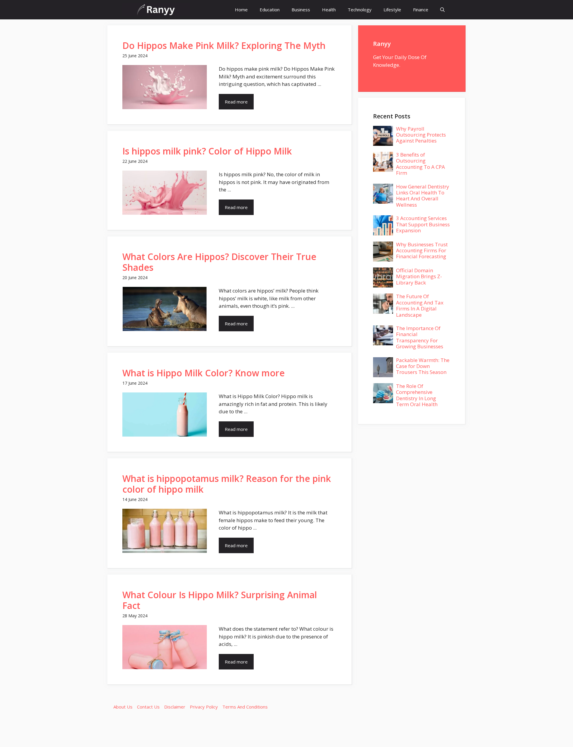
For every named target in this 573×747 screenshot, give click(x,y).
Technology (360, 10)
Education (270, 10)
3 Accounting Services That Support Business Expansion (423, 224)
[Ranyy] (156, 9)
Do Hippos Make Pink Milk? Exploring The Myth (224, 45)
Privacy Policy (204, 707)
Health (329, 10)
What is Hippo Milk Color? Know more (203, 373)
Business (301, 10)
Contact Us (148, 707)
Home (241, 10)
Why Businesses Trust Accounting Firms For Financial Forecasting (422, 250)
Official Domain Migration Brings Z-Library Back (419, 276)
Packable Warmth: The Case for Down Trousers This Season (422, 366)
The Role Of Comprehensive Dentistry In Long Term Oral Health (417, 395)
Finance (420, 10)
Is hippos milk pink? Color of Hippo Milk (207, 151)
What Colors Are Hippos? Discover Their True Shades (219, 261)
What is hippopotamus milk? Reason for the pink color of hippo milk (226, 483)
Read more (236, 102)
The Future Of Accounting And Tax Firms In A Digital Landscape (419, 305)
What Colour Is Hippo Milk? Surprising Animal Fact (219, 600)
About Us (123, 707)
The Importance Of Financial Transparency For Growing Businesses (419, 337)
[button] (442, 9)
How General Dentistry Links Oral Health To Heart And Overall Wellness (422, 195)
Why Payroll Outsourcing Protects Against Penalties (421, 134)
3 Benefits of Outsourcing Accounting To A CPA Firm (420, 163)
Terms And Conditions (245, 707)
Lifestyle (392, 10)
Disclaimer (174, 707)
